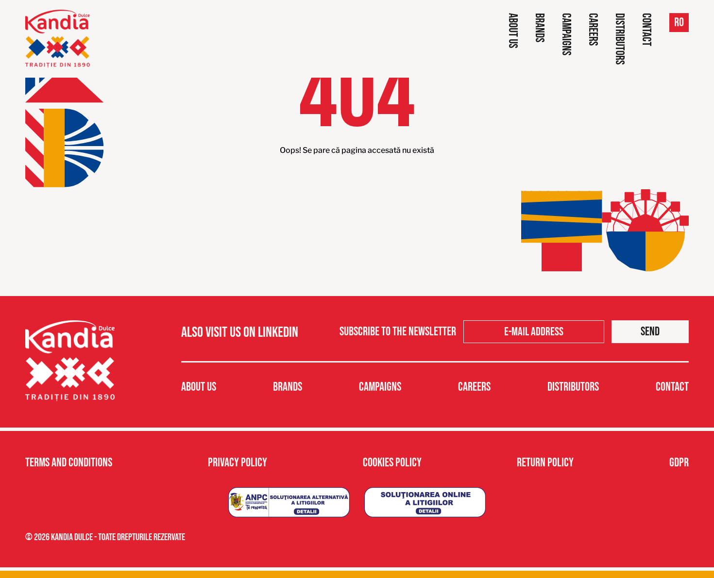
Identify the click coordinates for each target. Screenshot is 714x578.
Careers (592, 29)
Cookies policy (392, 462)
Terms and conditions (68, 462)
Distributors (619, 39)
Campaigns (566, 34)
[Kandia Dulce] (57, 39)
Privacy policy (237, 462)
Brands (539, 27)
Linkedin (278, 332)
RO (679, 22)
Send (650, 331)
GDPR (679, 462)
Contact (646, 29)
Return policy (545, 462)
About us (512, 30)
